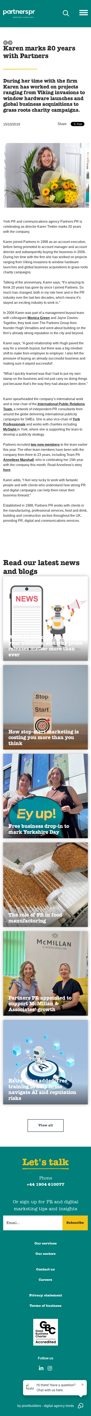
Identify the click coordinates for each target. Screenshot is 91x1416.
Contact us (45, 1269)
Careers (45, 1280)
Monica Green (39, 318)
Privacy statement (45, 1295)
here (6, 470)
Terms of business (46, 1306)
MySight (10, 429)
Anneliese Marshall (18, 460)
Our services (45, 1243)
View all (45, 1125)
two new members (45, 444)
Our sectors (46, 1254)
